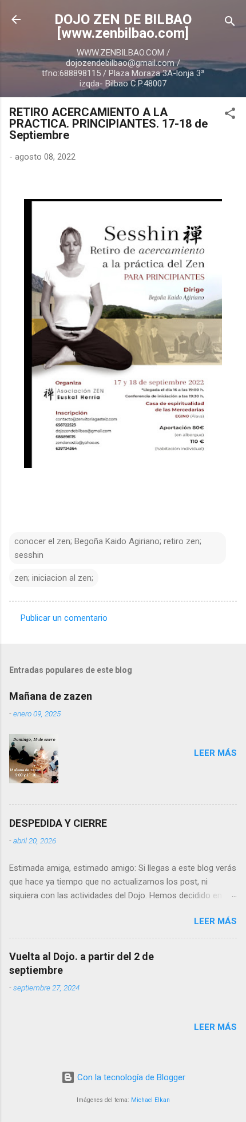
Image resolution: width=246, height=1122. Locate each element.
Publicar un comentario (64, 618)
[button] (230, 115)
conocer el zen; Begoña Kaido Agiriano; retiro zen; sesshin (107, 548)
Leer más (215, 753)
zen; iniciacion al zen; (53, 578)
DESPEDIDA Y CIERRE (58, 823)
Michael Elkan (150, 1100)
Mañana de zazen (50, 696)
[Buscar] (230, 23)
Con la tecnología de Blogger (130, 1077)
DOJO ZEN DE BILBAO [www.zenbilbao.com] (123, 26)
